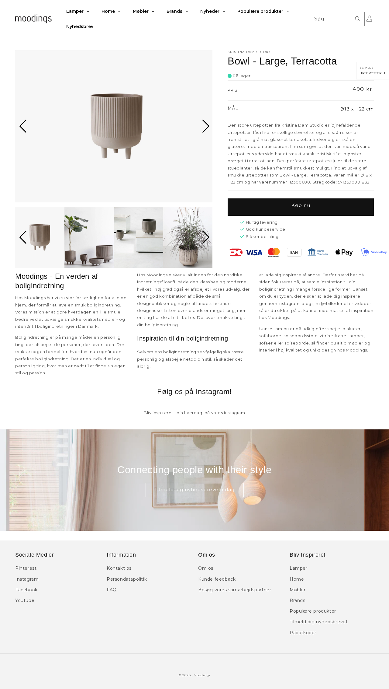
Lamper (299, 568)
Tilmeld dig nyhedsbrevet (319, 621)
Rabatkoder (303, 632)
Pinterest (25, 568)
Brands (297, 600)
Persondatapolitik (127, 579)
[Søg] (357, 19)
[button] (22, 126)
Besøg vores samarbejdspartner (234, 590)
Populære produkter (313, 611)
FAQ (112, 590)
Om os (205, 568)
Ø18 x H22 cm (357, 109)
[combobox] (336, 19)
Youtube (24, 600)
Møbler (298, 590)
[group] (113, 126)
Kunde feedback (217, 579)
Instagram (27, 579)
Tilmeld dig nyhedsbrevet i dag (195, 489)
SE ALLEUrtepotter (372, 70)
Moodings (202, 675)
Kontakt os (119, 568)
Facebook (26, 590)
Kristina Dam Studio (249, 52)
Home (297, 579)
